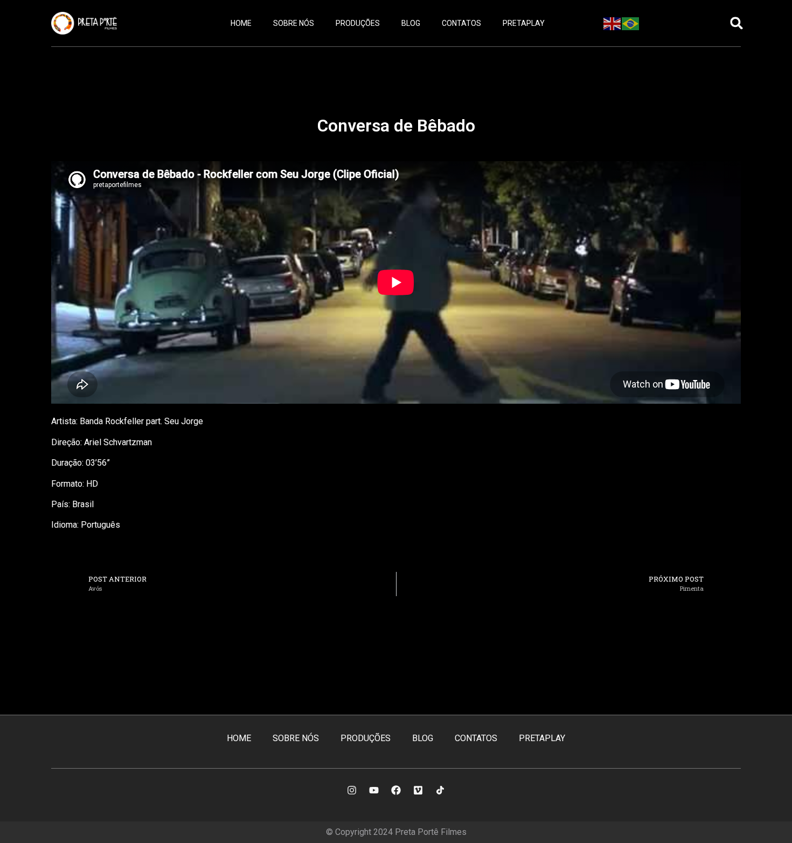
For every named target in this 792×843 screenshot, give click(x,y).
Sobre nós (293, 23)
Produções (358, 23)
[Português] (631, 22)
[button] (737, 23)
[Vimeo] (418, 790)
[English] (612, 22)
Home (241, 23)
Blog (410, 23)
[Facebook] (396, 790)
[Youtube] (374, 790)
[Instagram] (352, 790)
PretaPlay (524, 23)
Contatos (461, 23)
